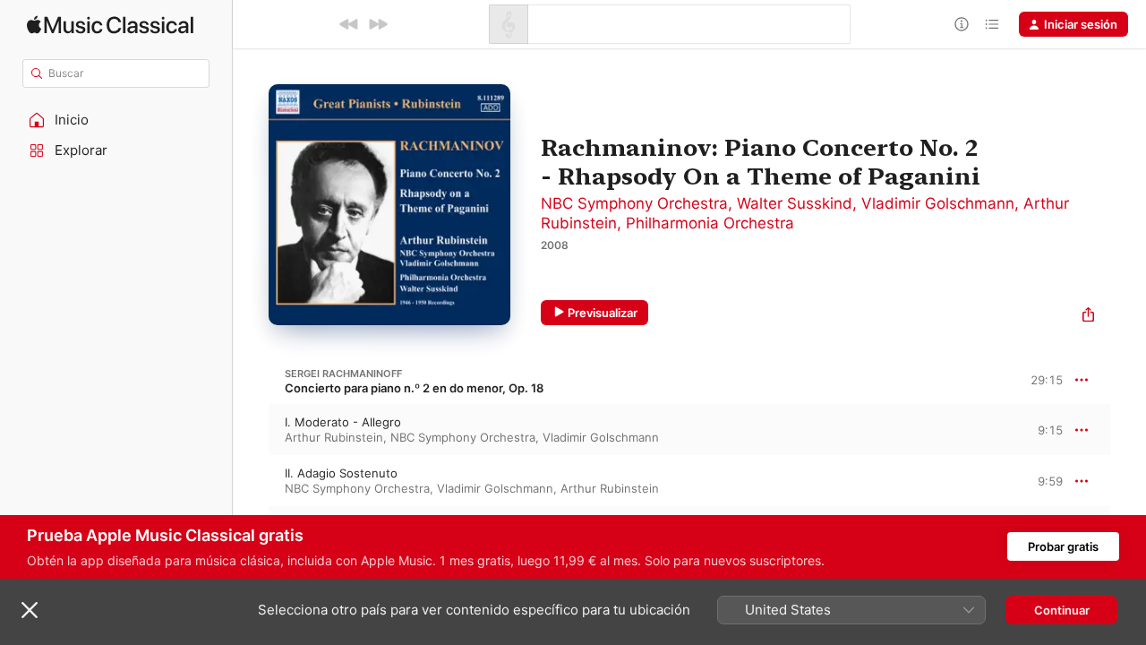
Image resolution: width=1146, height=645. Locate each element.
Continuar (1062, 610)
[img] (110, 24)
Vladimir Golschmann (937, 203)
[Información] (961, 24)
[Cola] (992, 24)
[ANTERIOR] (349, 24)
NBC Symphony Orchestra (634, 203)
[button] (116, 120)
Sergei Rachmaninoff (343, 373)
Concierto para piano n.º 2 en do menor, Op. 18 (414, 388)
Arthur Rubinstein (334, 437)
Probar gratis (1063, 546)
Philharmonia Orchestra (710, 223)
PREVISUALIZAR (1029, 429)
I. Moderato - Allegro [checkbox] (343, 422)
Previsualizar (602, 312)
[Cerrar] (29, 610)
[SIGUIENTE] (377, 24)
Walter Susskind (794, 203)
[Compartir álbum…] (1088, 316)
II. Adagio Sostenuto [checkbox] (341, 473)
